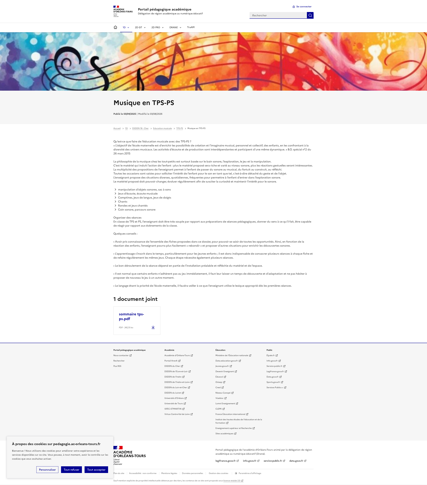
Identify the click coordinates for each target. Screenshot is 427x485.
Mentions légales (169, 473)
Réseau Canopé (223, 392)
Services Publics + (275, 387)
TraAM (190, 27)
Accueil (117, 128)
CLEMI (219, 408)
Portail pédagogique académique (164, 9)
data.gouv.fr (296, 461)
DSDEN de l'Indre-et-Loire (177, 382)
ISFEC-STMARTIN (172, 408)
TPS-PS (179, 128)
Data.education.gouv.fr (227, 360)
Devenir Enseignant (225, 371)
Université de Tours (173, 403)
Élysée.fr (271, 355)
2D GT (138, 27)
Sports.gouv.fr (273, 382)
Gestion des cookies (218, 473)
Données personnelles (192, 473)
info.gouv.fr (249, 461)
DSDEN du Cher (172, 366)
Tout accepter (96, 470)
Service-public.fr (274, 366)
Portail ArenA (170, 360)
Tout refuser (71, 470)
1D (124, 27)
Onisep (219, 382)
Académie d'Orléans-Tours (177, 355)
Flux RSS (117, 366)
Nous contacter (121, 355)
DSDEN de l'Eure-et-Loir (176, 371)
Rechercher (310, 15)
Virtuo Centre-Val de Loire (177, 414)
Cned (218, 387)
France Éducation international (230, 414)
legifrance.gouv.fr (226, 461)
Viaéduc (220, 398)
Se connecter (304, 6)
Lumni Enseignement (225, 403)
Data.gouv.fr (273, 376)
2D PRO (155, 27)
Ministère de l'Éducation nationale (232, 355)
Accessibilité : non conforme (142, 473)
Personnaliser (47, 470)
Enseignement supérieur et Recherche (234, 428)
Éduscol (219, 376)
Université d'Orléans (174, 398)
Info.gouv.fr (272, 360)
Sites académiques (224, 433)
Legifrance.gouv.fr (275, 371)
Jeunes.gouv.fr (222, 366)
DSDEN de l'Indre (172, 376)
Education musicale (162, 128)
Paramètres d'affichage (250, 473)
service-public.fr (273, 461)
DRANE (173, 27)
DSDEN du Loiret (172, 392)
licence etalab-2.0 (231, 480)
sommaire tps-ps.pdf (131, 316)
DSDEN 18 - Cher (140, 128)
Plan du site (118, 473)
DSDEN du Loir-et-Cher (175, 387)
